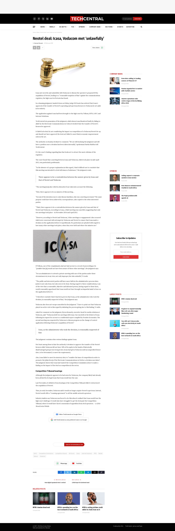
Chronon (47, 528)
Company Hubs (95, 27)
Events (120, 27)
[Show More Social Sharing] (42, 47)
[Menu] (34, 27)
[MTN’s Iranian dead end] (44, 498)
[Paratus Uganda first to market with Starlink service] (115, 90)
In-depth (62, 27)
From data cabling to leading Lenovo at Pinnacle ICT (131, 80)
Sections (109, 27)
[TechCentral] (87, 19)
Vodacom (42, 456)
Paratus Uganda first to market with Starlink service (131, 90)
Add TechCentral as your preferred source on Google (70, 420)
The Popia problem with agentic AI (129, 197)
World (52, 27)
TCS (72, 27)
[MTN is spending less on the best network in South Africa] (69, 498)
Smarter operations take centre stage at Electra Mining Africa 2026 (131, 101)
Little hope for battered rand (80, 482)
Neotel (100, 453)
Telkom (36, 456)
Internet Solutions (87, 453)
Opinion (82, 27)
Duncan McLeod (38, 43)
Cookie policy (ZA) (118, 526)
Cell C (35, 453)
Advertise (130, 27)
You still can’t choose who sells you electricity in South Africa (131, 323)
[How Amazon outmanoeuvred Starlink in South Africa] (115, 187)
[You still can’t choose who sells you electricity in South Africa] (115, 323)
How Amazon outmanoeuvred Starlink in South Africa (131, 187)
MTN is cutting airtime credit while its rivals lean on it (92, 508)
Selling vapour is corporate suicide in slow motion (130, 177)
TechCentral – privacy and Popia (133, 526)
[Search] (141, 27)
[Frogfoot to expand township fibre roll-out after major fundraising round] (115, 311)
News (42, 27)
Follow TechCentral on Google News (70, 414)
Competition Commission (46, 453)
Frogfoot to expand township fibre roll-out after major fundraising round (131, 311)
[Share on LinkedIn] (38, 47)
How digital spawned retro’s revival (55, 482)
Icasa (78, 453)
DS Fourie (71, 453)
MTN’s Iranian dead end (41, 507)
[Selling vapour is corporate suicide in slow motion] (115, 177)
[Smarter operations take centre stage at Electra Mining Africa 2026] (115, 100)
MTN (95, 453)
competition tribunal (61, 453)
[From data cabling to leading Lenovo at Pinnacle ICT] (115, 80)
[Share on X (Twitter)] (34, 47)
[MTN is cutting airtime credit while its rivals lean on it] (93, 498)
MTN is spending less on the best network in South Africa (68, 508)
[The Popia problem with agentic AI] (115, 197)
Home (34, 32)
